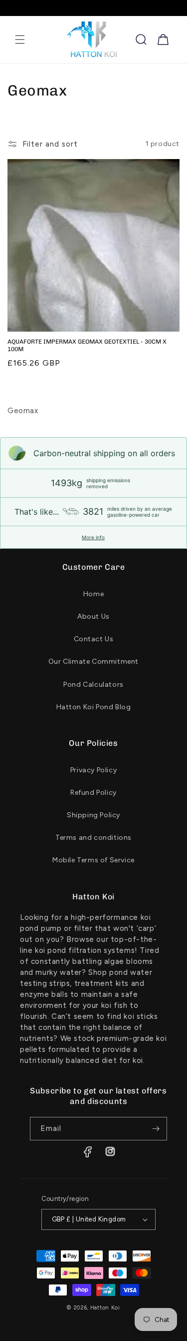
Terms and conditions (93, 837)
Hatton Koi (105, 1307)
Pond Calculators (93, 684)
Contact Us (94, 639)
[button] (20, 40)
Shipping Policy (93, 815)
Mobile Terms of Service (93, 860)
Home (93, 594)
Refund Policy (93, 792)
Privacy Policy (93, 770)
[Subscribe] (156, 1128)
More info (93, 537)
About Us (93, 616)
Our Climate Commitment (93, 661)
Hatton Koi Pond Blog (93, 707)
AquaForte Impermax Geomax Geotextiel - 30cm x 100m (87, 345)
